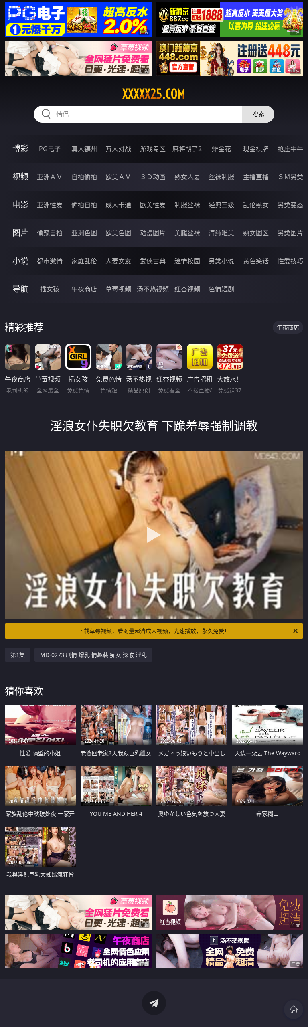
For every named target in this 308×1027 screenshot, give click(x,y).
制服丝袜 (187, 204)
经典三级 (221, 204)
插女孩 (49, 289)
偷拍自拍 (84, 204)
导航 (20, 288)
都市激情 (50, 261)
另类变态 (290, 204)
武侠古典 (153, 261)
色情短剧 (221, 289)
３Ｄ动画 (153, 176)
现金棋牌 (256, 148)
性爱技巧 (290, 261)
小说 (20, 260)
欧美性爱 (153, 204)
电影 (20, 204)
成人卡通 (118, 204)
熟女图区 (256, 232)
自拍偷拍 (84, 176)
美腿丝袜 (187, 232)
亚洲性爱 (50, 204)
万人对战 (118, 148)
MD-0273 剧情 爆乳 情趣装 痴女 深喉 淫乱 (93, 655)
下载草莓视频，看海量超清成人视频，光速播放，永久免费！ (154, 631)
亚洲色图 (84, 232)
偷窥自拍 (50, 232)
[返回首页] (293, 1009)
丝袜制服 (221, 176)
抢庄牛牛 (290, 148)
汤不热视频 (153, 289)
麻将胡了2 (187, 148)
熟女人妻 (187, 176)
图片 (20, 232)
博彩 (20, 148)
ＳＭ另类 (290, 176)
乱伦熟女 (256, 204)
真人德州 (84, 148)
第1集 (17, 655)
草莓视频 (118, 289)
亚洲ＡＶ (50, 176)
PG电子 (50, 148)
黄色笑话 (256, 261)
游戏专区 (153, 148)
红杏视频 (187, 289)
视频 (20, 176)
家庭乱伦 (84, 261)
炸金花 (221, 148)
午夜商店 (84, 289)
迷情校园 (187, 261)
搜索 (258, 114)
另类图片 (290, 232)
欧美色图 (118, 232)
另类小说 (221, 261)
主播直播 (256, 176)
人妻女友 (118, 261)
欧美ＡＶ (118, 176)
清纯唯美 (221, 232)
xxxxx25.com (153, 94)
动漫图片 (153, 232)
